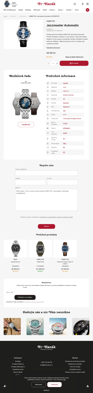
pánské (65, 83)
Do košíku (75, 63)
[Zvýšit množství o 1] (57, 63)
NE (64, 147)
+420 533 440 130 (46, 362)
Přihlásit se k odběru (25, 297)
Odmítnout (38, 384)
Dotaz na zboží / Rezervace (74, 57)
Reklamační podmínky (75, 364)
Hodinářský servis (18, 369)
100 (64, 111)
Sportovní (66, 107)
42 (64, 99)
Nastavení (46, 390)
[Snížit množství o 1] (48, 63)
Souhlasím (54, 384)
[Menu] (87, 10)
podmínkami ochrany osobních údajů (34, 302)
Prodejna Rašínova (18, 364)
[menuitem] (10, 10)
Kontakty (18, 361)
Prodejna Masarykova (18, 367)
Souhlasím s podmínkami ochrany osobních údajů (56, 217)
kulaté (65, 133)
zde (64, 379)
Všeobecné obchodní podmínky (75, 361)
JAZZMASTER (26, 124)
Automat (66, 103)
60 (64, 139)
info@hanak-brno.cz (46, 365)
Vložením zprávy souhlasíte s (46, 217)
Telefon (17, 178)
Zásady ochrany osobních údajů (75, 372)
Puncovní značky (75, 367)
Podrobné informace (53, 48)
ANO (64, 143)
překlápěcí (66, 128)
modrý (65, 123)
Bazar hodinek (18, 372)
